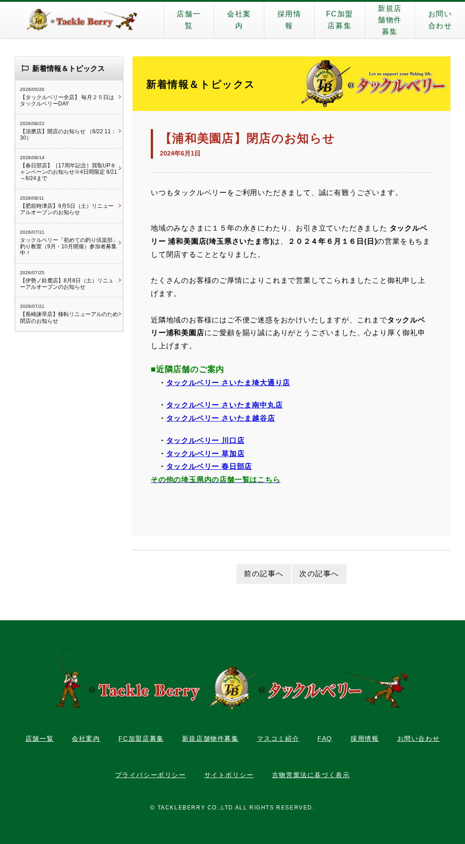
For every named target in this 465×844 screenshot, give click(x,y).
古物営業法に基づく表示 (311, 775)
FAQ (324, 738)
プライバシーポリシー (150, 775)
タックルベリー (81, 20)
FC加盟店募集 (339, 20)
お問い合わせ (440, 20)
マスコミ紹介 (278, 738)
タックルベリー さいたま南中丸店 (224, 405)
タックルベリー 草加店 (205, 453)
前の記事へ (264, 574)
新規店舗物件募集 (390, 20)
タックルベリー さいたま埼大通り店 (228, 383)
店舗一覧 (189, 20)
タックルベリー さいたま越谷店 (220, 418)
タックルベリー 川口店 (205, 440)
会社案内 (239, 20)
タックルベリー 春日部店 (209, 466)
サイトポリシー (229, 775)
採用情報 (289, 20)
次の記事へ (319, 574)
